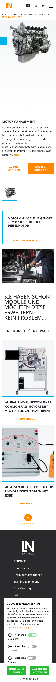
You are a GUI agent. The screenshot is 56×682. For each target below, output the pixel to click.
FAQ (16, 595)
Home (5, 14)
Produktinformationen (28, 575)
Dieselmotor (41, 14)
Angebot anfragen (41, 168)
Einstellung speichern (16, 671)
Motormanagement (12, 17)
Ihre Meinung (22, 588)
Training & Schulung (26, 581)
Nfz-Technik (27, 14)
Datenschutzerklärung (18, 627)
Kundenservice (23, 568)
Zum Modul (27, 419)
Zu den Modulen (13, 168)
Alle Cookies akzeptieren (39, 671)
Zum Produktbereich (23, 240)
